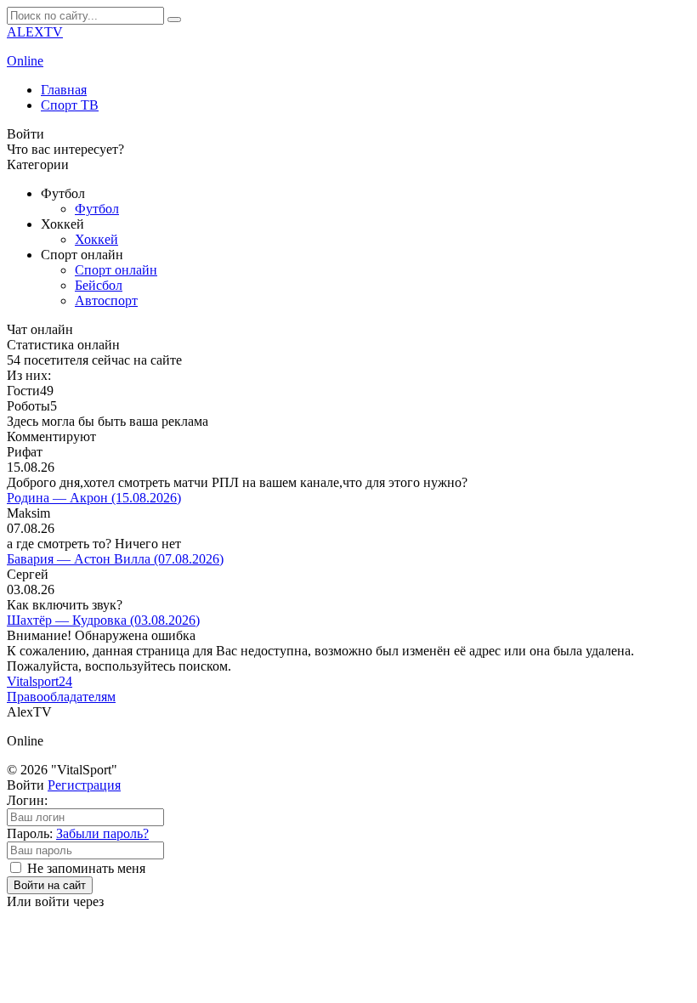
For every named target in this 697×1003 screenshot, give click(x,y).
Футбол (97, 208)
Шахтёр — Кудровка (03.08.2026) (103, 620)
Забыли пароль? (102, 833)
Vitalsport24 (39, 681)
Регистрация (84, 785)
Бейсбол (98, 285)
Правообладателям (61, 696)
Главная (64, 89)
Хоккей (96, 239)
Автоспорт (106, 300)
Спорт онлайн (116, 270)
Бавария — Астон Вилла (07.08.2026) (115, 559)
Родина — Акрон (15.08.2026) (94, 497)
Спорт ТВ (70, 105)
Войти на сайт (50, 885)
